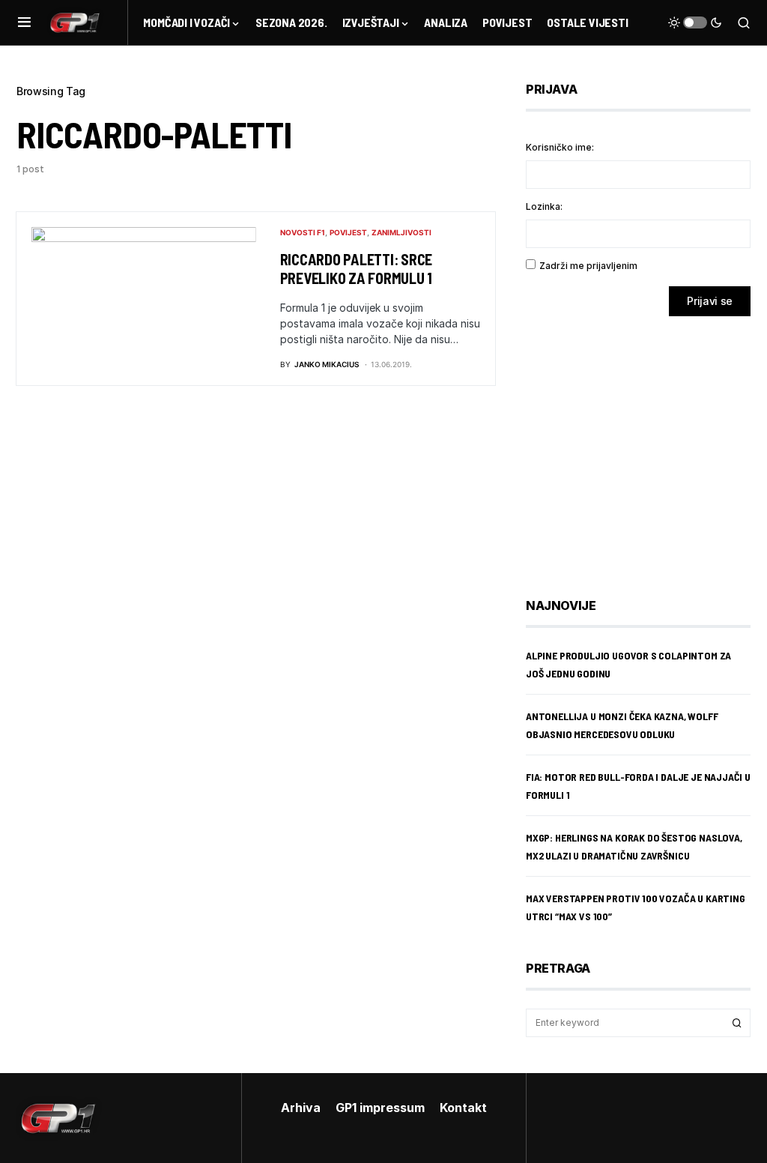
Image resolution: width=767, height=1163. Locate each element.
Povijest (348, 232)
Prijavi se (710, 300)
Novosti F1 (302, 232)
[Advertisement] (646, 446)
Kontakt (463, 1107)
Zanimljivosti (401, 232)
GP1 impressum (380, 1107)
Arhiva (301, 1107)
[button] (24, 22)
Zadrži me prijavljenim (588, 265)
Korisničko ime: (560, 147)
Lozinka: (544, 206)
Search (737, 1022)
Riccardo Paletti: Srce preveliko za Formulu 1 (356, 268)
